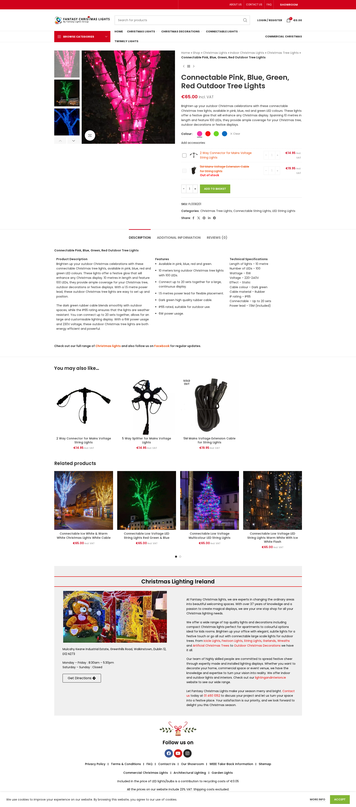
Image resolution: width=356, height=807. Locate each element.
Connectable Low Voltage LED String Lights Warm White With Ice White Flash (272, 537)
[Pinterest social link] (204, 218)
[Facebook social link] (193, 218)
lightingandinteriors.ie (270, 677)
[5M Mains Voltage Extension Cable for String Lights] (209, 405)
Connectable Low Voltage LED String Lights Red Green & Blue (146, 535)
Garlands (269, 641)
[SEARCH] (245, 20)
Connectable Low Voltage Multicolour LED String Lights (209, 535)
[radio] (199, 133)
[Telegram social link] (214, 218)
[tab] (140, 235)
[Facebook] (169, 753)
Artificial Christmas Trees (211, 645)
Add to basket (215, 189)
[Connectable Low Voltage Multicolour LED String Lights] (209, 500)
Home (185, 53)
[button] (60, 141)
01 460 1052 (212, 696)
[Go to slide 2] (180, 557)
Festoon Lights (232, 641)
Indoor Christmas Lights (247, 53)
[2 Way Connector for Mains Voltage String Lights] (83, 405)
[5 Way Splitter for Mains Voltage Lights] (146, 405)
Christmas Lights (215, 53)
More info (318, 799)
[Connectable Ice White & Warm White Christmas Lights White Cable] (83, 500)
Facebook (162, 346)
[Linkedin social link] (209, 218)
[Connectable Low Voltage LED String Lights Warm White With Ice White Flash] (272, 500)
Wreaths (283, 641)
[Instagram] (187, 753)
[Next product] (193, 66)
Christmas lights (108, 346)
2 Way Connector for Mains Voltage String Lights (83, 440)
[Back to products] (188, 66)
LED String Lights (283, 211)
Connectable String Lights (252, 211)
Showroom (289, 5)
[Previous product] (183, 66)
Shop (196, 53)
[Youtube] (178, 753)
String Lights (252, 641)
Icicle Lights (212, 641)
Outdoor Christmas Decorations (257, 645)
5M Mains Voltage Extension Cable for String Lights (209, 440)
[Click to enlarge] (90, 135)
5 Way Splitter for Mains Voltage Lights (146, 440)
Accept (340, 799)
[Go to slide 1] (176, 557)
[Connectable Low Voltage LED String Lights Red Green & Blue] (146, 500)
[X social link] (198, 218)
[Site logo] (82, 20)
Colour (186, 134)
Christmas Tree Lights (283, 53)
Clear (236, 133)
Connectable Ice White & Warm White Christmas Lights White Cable (84, 535)
